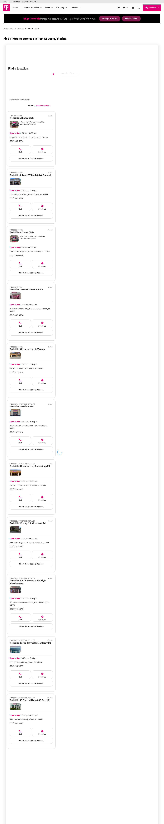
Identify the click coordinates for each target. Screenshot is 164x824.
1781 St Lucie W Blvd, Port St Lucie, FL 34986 (29, 194)
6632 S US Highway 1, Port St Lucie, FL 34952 (29, 542)
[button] (44, 105)
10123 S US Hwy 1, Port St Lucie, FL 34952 (28, 485)
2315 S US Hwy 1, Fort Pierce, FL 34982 (26, 368)
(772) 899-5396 (16, 255)
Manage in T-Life (109, 18)
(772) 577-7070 (16, 372)
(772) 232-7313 (16, 432)
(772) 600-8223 (16, 723)
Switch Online (131, 18)
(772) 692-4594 (16, 315)
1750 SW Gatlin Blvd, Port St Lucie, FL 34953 (29, 137)
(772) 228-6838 (16, 489)
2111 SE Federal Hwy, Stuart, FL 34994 (26, 662)
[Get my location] (53, 74)
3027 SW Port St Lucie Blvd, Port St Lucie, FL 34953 (29, 427)
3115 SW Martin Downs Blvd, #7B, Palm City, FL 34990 (30, 603)
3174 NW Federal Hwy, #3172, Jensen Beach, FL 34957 (30, 310)
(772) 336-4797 (16, 198)
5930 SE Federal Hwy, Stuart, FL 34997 (26, 719)
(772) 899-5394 (16, 141)
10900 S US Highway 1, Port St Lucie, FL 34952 (30, 252)
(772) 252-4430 (16, 546)
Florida (20, 28)
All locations (8, 28)
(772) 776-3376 (16, 609)
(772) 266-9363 (16, 666)
